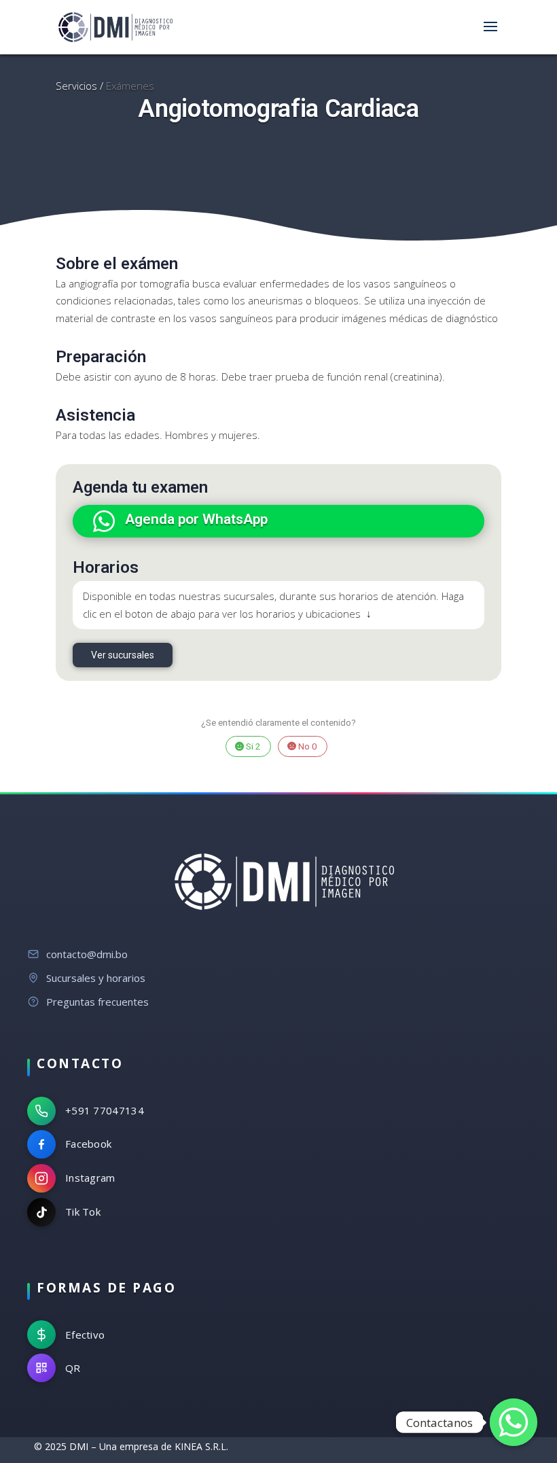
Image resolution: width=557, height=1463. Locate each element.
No (306, 746)
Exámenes (130, 85)
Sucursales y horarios (95, 978)
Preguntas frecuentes (97, 1001)
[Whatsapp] (513, 1422)
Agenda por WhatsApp (196, 519)
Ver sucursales (122, 655)
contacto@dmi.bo (87, 954)
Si (252, 746)
